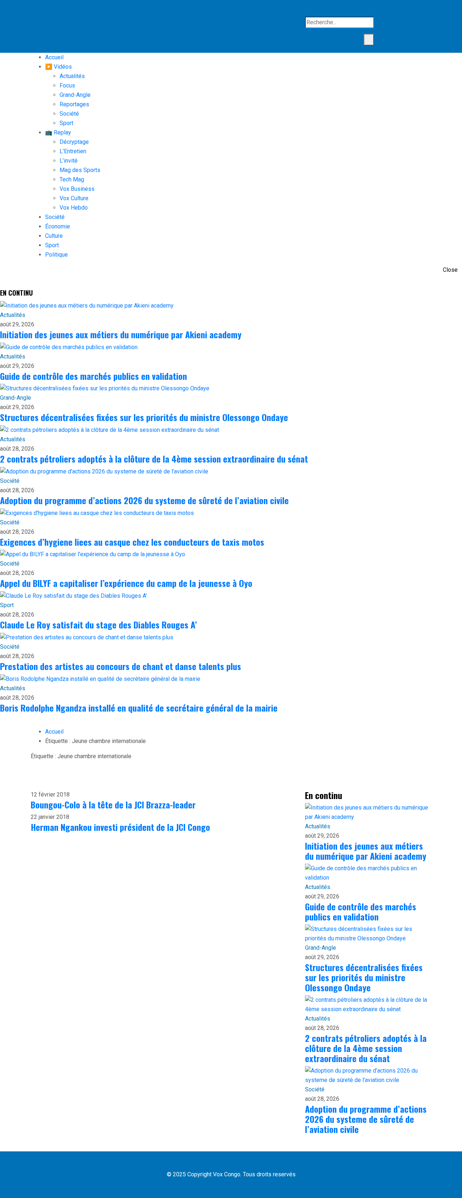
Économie (57, 226)
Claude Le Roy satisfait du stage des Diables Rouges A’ (98, 624)
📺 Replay (58, 132)
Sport (66, 123)
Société (69, 113)
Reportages (74, 104)
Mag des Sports (80, 170)
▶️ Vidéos (58, 66)
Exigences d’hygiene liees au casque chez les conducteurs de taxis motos (132, 541)
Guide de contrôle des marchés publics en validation (93, 375)
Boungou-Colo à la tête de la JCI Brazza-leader (113, 804)
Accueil (54, 57)
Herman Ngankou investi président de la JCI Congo (120, 826)
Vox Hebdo (74, 207)
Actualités (72, 76)
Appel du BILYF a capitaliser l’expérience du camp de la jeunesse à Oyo (126, 582)
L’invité (69, 160)
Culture (54, 235)
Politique (56, 254)
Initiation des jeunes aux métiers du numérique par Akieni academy (120, 334)
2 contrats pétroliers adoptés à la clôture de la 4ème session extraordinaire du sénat (154, 458)
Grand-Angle (75, 94)
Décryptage (74, 141)
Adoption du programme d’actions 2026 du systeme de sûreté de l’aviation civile (144, 500)
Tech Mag (72, 179)
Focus (67, 85)
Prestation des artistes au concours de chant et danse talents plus (120, 666)
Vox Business (77, 188)
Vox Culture (74, 198)
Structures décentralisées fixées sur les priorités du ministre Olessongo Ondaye (144, 417)
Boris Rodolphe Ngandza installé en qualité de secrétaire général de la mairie (139, 707)
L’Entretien (73, 151)
